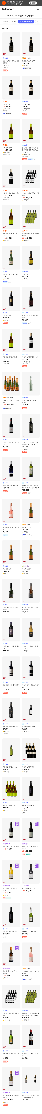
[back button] (3, 16)
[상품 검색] (31, 9)
